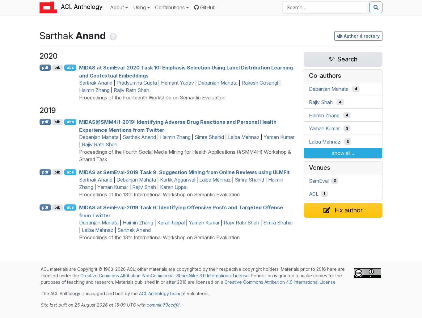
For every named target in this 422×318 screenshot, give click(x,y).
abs (70, 67)
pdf (45, 67)
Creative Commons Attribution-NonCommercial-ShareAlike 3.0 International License (164, 275)
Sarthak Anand (95, 83)
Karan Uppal (174, 187)
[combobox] (324, 7)
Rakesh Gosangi (260, 83)
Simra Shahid (209, 137)
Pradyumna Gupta (136, 83)
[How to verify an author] (112, 36)
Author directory (362, 36)
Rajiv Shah (144, 187)
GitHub (208, 7)
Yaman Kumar (279, 137)
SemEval (319, 181)
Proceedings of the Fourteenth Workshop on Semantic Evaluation (152, 97)
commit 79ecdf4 (163, 305)
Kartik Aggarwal (177, 180)
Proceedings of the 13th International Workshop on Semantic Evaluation (159, 194)
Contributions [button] (170, 7)
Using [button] (139, 7)
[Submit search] (375, 7)
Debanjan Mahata (218, 83)
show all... (343, 153)
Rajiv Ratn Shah (131, 90)
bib (57, 67)
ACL (314, 194)
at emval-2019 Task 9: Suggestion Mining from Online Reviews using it (184, 172)
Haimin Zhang (94, 90)
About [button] (117, 7)
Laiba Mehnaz (244, 137)
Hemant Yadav (177, 83)
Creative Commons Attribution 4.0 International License (280, 282)
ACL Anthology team (159, 293)
